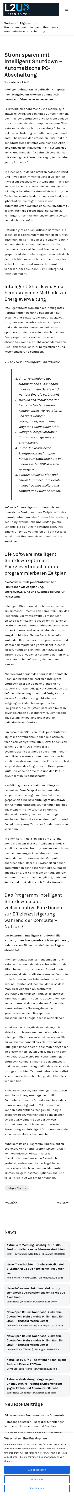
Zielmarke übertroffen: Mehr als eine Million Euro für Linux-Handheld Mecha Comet (35, 1316)
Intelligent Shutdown (17, 1188)
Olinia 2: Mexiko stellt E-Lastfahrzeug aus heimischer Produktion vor (36, 1269)
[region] (37, 1464)
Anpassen (37, 1479)
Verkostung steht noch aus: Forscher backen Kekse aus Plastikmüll (36, 1292)
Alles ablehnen (37, 1488)
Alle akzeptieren (37, 1469)
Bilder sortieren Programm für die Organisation (35, 1415)
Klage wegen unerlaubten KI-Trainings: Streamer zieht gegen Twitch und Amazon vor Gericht (34, 1383)
